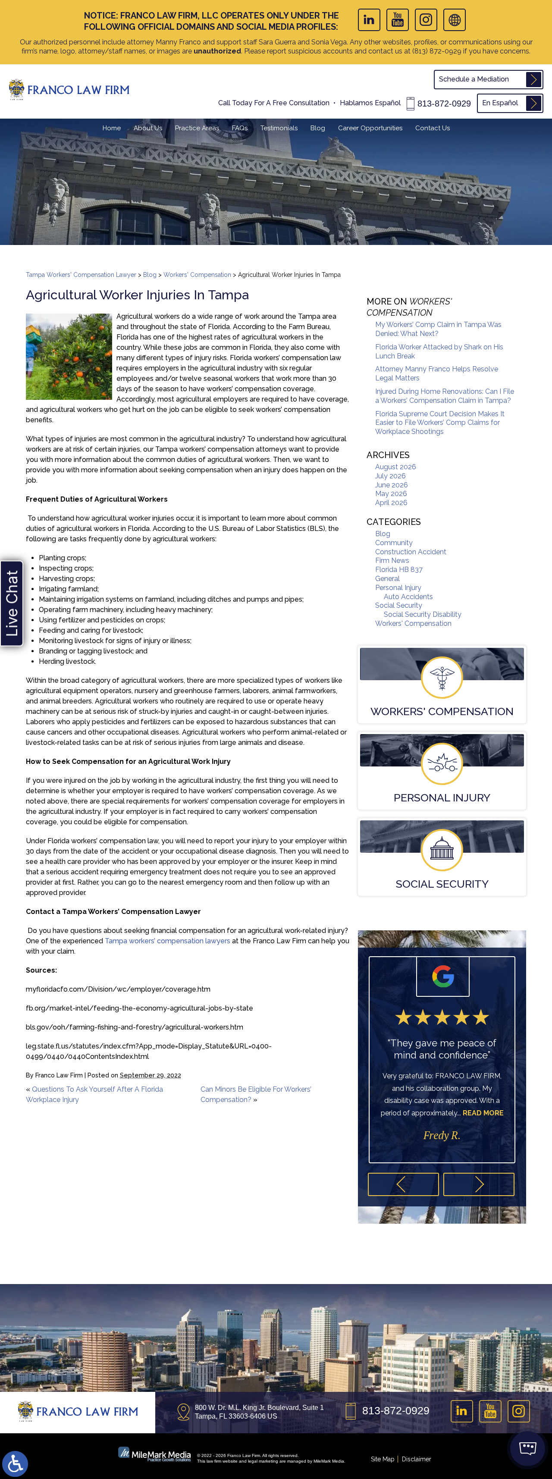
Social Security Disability (422, 614)
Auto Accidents (408, 597)
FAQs (240, 128)
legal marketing (263, 1461)
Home (112, 128)
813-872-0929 (444, 103)
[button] (403, 1184)
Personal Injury (398, 588)
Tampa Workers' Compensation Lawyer (81, 274)
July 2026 (390, 476)
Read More (483, 1113)
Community (394, 543)
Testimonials (279, 128)
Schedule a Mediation (474, 79)
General (387, 579)
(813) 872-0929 (436, 51)
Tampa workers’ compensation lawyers (167, 941)
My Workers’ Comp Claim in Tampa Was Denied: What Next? (438, 329)
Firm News (392, 560)
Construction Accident (410, 552)
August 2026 (395, 467)
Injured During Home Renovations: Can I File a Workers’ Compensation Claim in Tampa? (444, 396)
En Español (500, 103)
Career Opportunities (370, 128)
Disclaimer (416, 1459)
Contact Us (432, 128)
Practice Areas (197, 128)
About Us (148, 128)
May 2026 (391, 494)
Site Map (383, 1459)
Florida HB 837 (399, 569)
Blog (317, 128)
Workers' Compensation (197, 274)
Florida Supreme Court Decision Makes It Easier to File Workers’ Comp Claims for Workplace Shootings (440, 423)
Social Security (398, 605)
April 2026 (391, 503)
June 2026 (391, 485)
